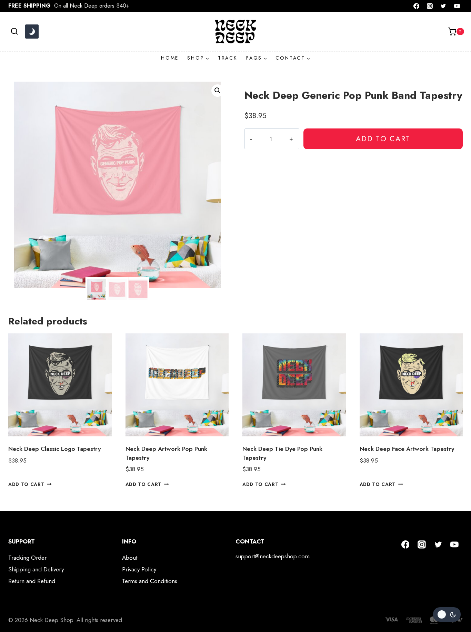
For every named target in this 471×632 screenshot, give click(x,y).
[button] (217, 90)
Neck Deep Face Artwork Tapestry (407, 449)
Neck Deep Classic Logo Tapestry (54, 449)
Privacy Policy (139, 569)
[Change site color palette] (31, 31)
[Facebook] (416, 6)
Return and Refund (31, 581)
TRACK (228, 57)
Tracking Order (27, 557)
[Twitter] (443, 6)
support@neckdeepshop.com (273, 556)
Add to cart (383, 138)
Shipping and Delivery (36, 569)
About (129, 557)
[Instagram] (430, 6)
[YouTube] (457, 6)
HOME (170, 57)
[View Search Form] (14, 31)
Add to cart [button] (26, 483)
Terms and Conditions (149, 581)
